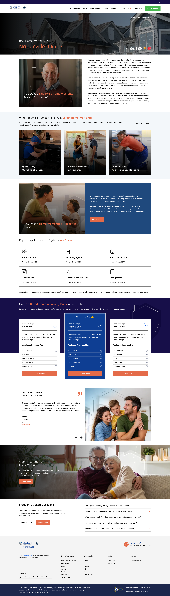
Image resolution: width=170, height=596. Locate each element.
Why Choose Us (21, 2)
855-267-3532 (145, 546)
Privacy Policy (146, 588)
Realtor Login (157, 2)
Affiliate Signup (136, 561)
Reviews (87, 566)
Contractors (65, 574)
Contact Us (138, 8)
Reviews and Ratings (43, 2)
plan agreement (28, 555)
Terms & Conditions (132, 588)
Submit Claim (32, 2)
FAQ (85, 563)
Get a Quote (97, 219)
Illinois (139, 18)
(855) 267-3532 (153, 8)
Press (86, 561)
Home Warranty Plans (78, 8)
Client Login (146, 2)
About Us (12, 2)
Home (133, 18)
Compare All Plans (142, 124)
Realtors (64, 572)
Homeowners (95, 8)
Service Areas (65, 577)
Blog (85, 569)
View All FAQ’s (27, 522)
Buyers (105, 8)
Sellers (113, 8)
